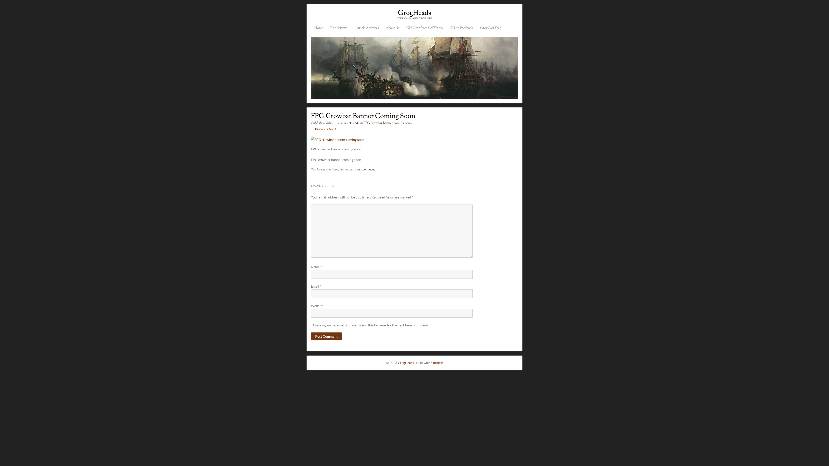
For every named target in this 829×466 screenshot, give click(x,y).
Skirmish (437, 363)
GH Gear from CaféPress (424, 28)
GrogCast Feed (491, 28)
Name (316, 267)
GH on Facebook (461, 28)
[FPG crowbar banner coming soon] (338, 139)
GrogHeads (414, 12)
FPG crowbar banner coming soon (387, 123)
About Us (392, 28)
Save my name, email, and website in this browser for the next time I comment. (371, 325)
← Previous (319, 129)
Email (316, 286)
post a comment (365, 170)
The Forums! (339, 28)
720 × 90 (353, 123)
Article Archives (367, 28)
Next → (334, 129)
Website (317, 306)
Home (318, 28)
